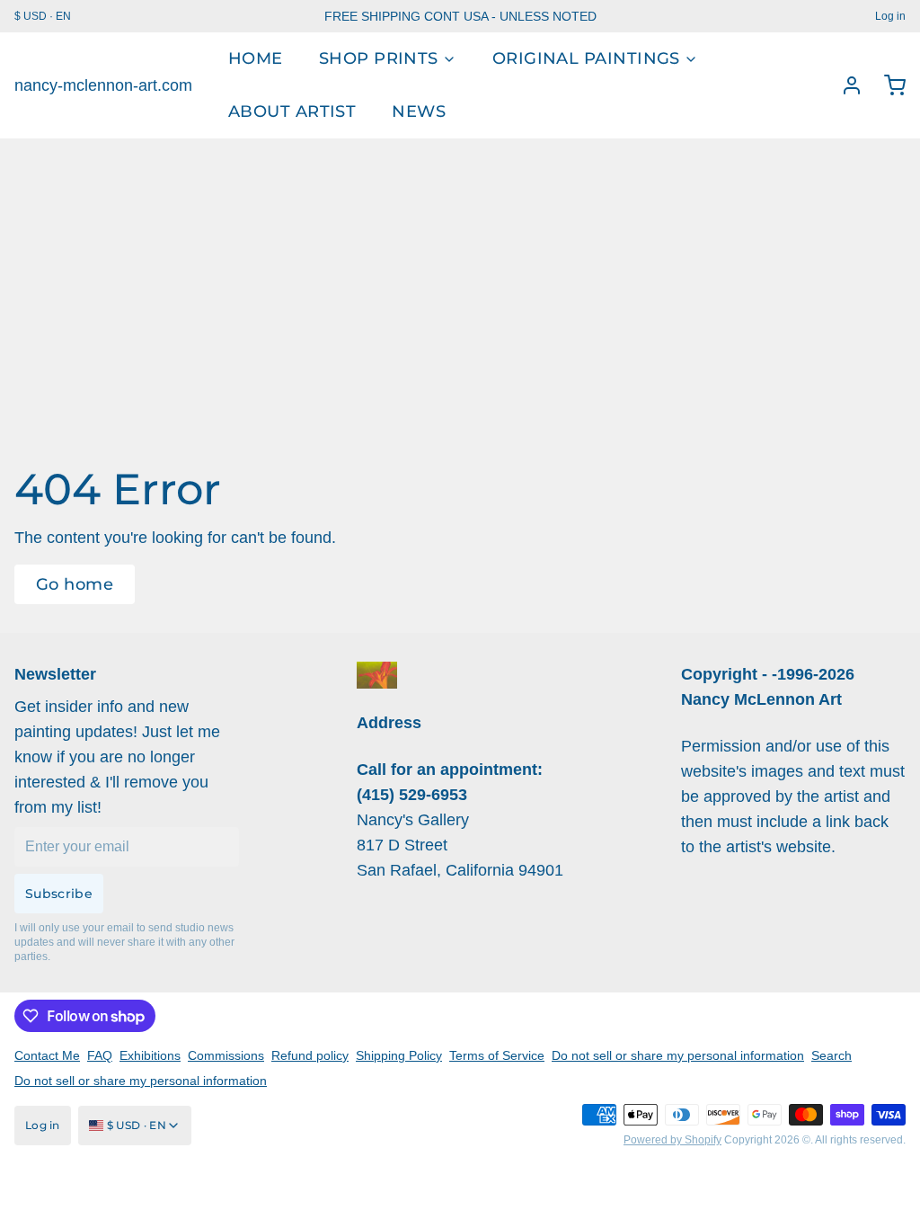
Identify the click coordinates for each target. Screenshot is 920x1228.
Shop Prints (378, 58)
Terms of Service (496, 1055)
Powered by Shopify (672, 1140)
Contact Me (47, 1055)
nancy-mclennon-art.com (103, 85)
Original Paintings (586, 58)
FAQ (99, 1055)
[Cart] (888, 85)
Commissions (226, 1055)
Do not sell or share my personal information (678, 1055)
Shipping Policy (399, 1055)
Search (831, 1055)
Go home (74, 584)
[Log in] (844, 85)
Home (255, 58)
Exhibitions (150, 1055)
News (419, 111)
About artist (292, 111)
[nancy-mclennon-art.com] (377, 675)
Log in (890, 16)
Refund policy (310, 1055)
